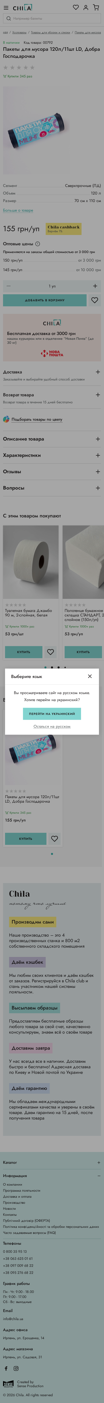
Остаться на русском (52, 726)
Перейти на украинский (52, 713)
